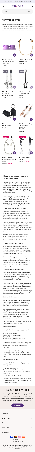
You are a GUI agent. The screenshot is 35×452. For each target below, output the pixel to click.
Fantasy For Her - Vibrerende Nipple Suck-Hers (8, 61)
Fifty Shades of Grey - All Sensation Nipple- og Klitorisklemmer (25, 126)
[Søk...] (29, 11)
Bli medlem (17, 405)
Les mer (4, 33)
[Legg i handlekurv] (14, 55)
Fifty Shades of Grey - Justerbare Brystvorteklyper (8, 93)
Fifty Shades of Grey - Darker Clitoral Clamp (25, 93)
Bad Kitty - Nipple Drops (24, 158)
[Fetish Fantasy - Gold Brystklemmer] (25, 47)
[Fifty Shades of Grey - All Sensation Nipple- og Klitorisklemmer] (25, 111)
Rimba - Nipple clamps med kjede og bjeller (9, 159)
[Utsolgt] (14, 87)
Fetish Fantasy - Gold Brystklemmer (26, 60)
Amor (20, 440)
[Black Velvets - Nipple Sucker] (9, 111)
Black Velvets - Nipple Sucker (7, 124)
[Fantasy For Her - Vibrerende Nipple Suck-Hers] (9, 47)
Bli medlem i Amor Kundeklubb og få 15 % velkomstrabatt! (17, 1)
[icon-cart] (31, 6)
